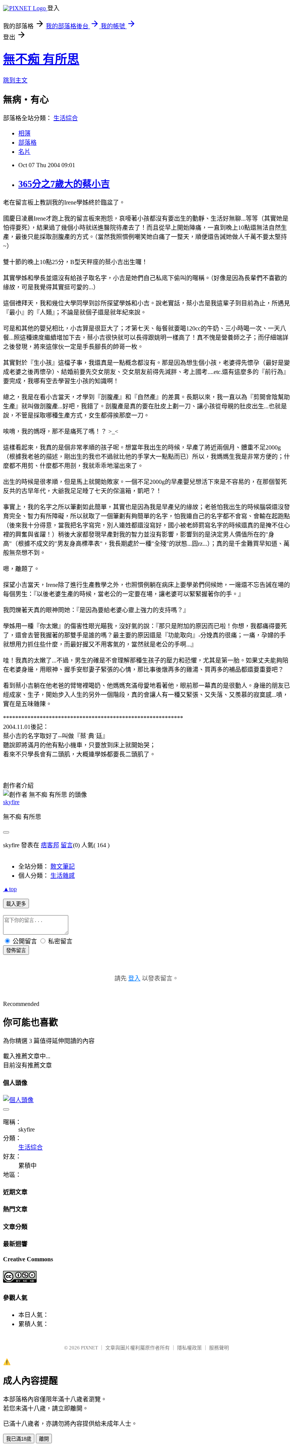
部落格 (27, 142)
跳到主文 (15, 80)
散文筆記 (62, 866)
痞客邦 (50, 845)
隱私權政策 (189, 1348)
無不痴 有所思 (41, 59)
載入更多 (16, 904)
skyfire (11, 802)
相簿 (24, 133)
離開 (44, 1439)
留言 (67, 845)
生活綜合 (65, 118)
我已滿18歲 (18, 1439)
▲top (10, 889)
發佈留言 (16, 950)
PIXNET (89, 1348)
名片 (24, 151)
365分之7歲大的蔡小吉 (64, 184)
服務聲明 (219, 1348)
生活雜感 (62, 875)
